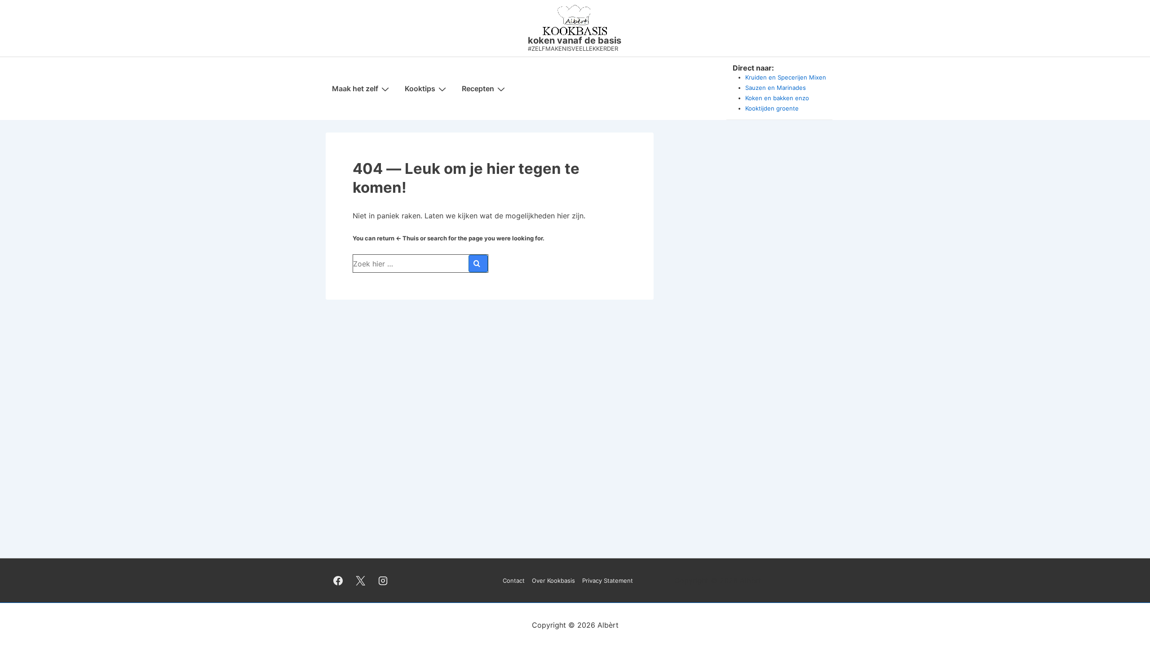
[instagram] (383, 580)
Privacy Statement (607, 580)
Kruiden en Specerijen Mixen (785, 77)
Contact (514, 580)
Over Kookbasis (553, 580)
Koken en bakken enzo (777, 98)
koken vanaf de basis (574, 40)
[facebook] (338, 580)
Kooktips (420, 88)
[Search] (478, 263)
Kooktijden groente (772, 108)
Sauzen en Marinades (775, 87)
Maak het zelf (355, 88)
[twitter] (360, 580)
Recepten (478, 88)
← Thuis (407, 238)
